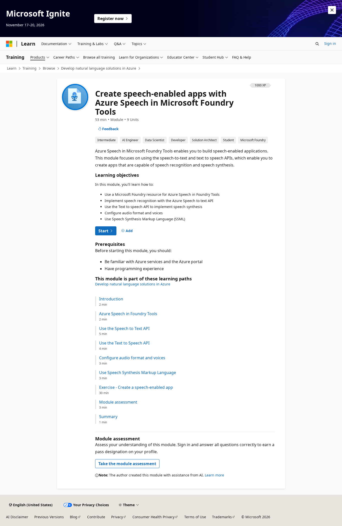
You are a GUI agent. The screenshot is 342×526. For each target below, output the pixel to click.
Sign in (330, 43)
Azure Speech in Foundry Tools (128, 313)
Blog (73, 516)
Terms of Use (195, 516)
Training (30, 68)
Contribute (96, 516)
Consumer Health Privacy (153, 516)
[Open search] (317, 43)
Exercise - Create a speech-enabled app (136, 387)
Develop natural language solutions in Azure (98, 68)
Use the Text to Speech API (124, 343)
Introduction (111, 299)
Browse (49, 68)
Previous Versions (49, 516)
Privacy (117, 516)
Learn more (214, 475)
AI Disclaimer (17, 516)
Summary (108, 416)
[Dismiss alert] (332, 10)
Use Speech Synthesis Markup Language (137, 372)
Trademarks (222, 516)
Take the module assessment (127, 463)
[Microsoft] (9, 44)
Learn (12, 68)
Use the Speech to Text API (124, 328)
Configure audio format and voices (132, 358)
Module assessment (118, 402)
